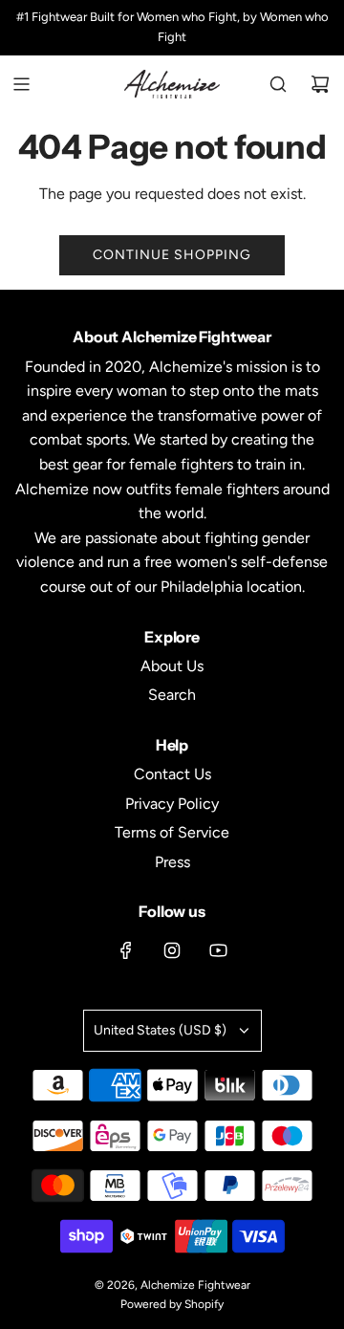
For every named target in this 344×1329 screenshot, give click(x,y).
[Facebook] (126, 950)
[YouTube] (218, 950)
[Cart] (320, 84)
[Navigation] (21, 84)
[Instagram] (172, 950)
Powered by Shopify (172, 1304)
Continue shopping (172, 255)
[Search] (278, 84)
